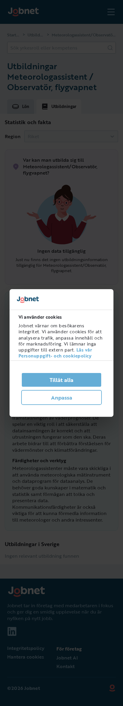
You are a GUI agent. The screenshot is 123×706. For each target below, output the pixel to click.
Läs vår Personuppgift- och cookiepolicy (55, 352)
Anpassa (61, 397)
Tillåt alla (61, 380)
